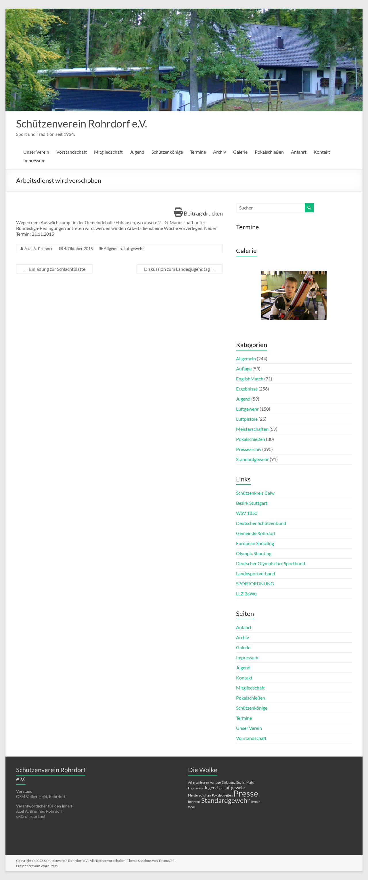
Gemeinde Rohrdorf (255, 533)
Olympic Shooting (253, 553)
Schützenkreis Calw (255, 493)
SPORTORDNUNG (255, 583)
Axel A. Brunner (38, 248)
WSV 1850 (246, 513)
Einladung (228, 782)
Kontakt (322, 152)
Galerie (240, 152)
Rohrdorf (194, 801)
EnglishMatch (249, 378)
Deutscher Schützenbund (261, 523)
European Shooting (255, 543)
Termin (255, 801)
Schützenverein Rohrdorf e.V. (81, 123)
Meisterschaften (252, 429)
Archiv (219, 152)
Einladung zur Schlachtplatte (54, 269)
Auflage (244, 368)
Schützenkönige (167, 152)
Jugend (137, 152)
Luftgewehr (134, 248)
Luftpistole (247, 419)
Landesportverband (255, 573)
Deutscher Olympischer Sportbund (270, 563)
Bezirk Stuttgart (251, 503)
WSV (191, 807)
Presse (245, 793)
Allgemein (113, 248)
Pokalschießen (269, 152)
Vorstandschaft (71, 152)
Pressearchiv (248, 449)
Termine (198, 152)
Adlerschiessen (198, 782)
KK (220, 788)
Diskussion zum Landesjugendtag (179, 269)
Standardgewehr (252, 459)
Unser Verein (36, 152)
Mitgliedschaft (108, 152)
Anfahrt (298, 152)
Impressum (34, 160)
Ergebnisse (247, 388)
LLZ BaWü (246, 593)
